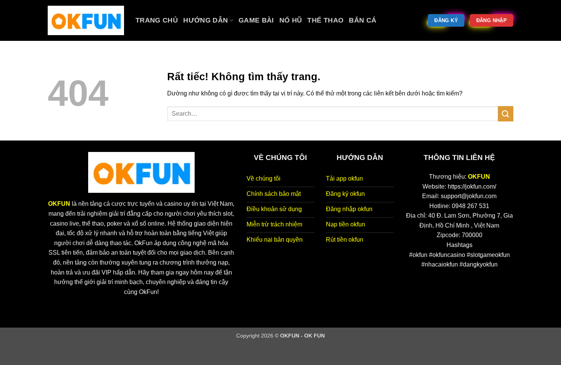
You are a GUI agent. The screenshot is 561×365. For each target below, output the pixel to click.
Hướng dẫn (205, 20)
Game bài (256, 20)
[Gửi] (505, 113)
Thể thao (325, 20)
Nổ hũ (290, 20)
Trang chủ (156, 20)
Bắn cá (362, 20)
